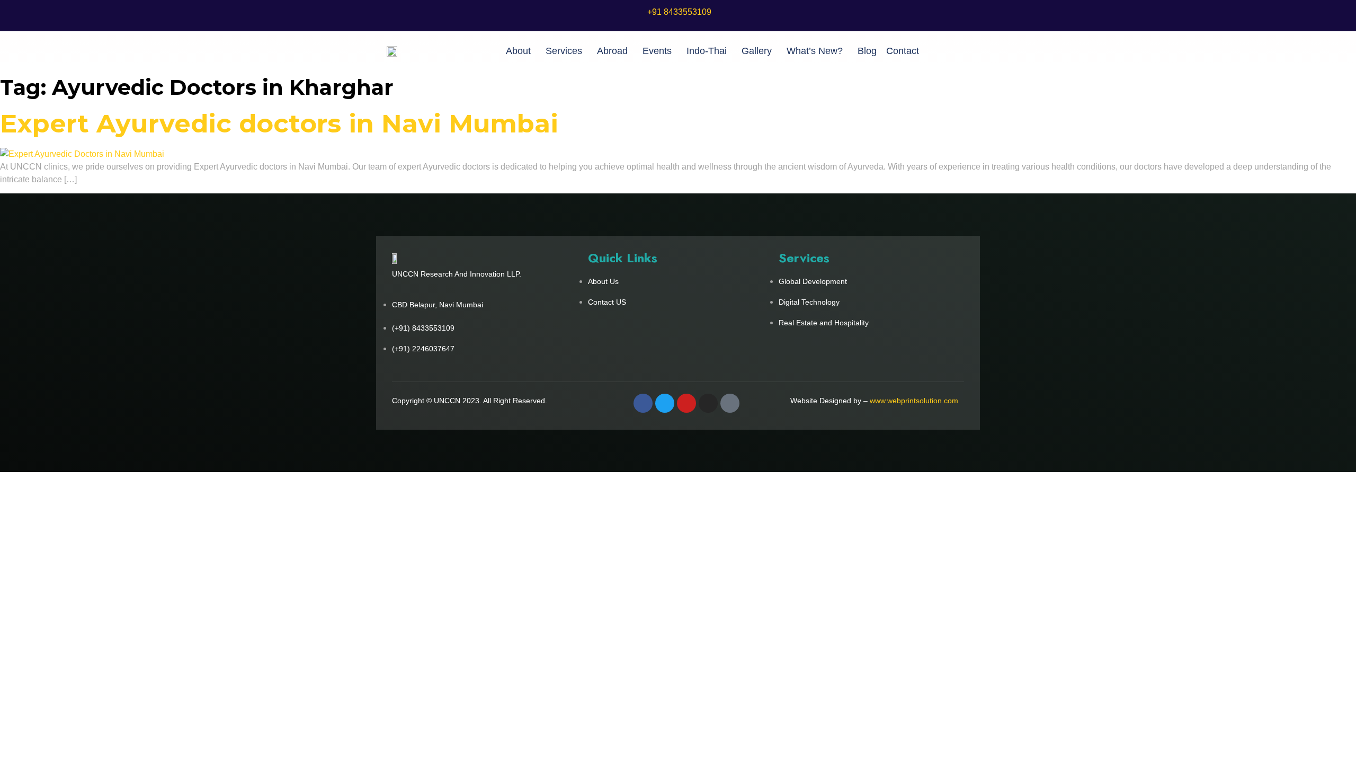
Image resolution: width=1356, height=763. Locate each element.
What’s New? (815, 51)
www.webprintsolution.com (914, 400)
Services (564, 51)
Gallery (757, 51)
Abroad (612, 51)
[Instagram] (708, 403)
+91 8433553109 (679, 11)
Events (657, 51)
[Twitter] (664, 403)
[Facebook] (643, 403)
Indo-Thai (706, 51)
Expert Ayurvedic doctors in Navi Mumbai (279, 123)
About (518, 51)
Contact (902, 51)
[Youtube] (686, 403)
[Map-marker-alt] (729, 403)
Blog (867, 51)
